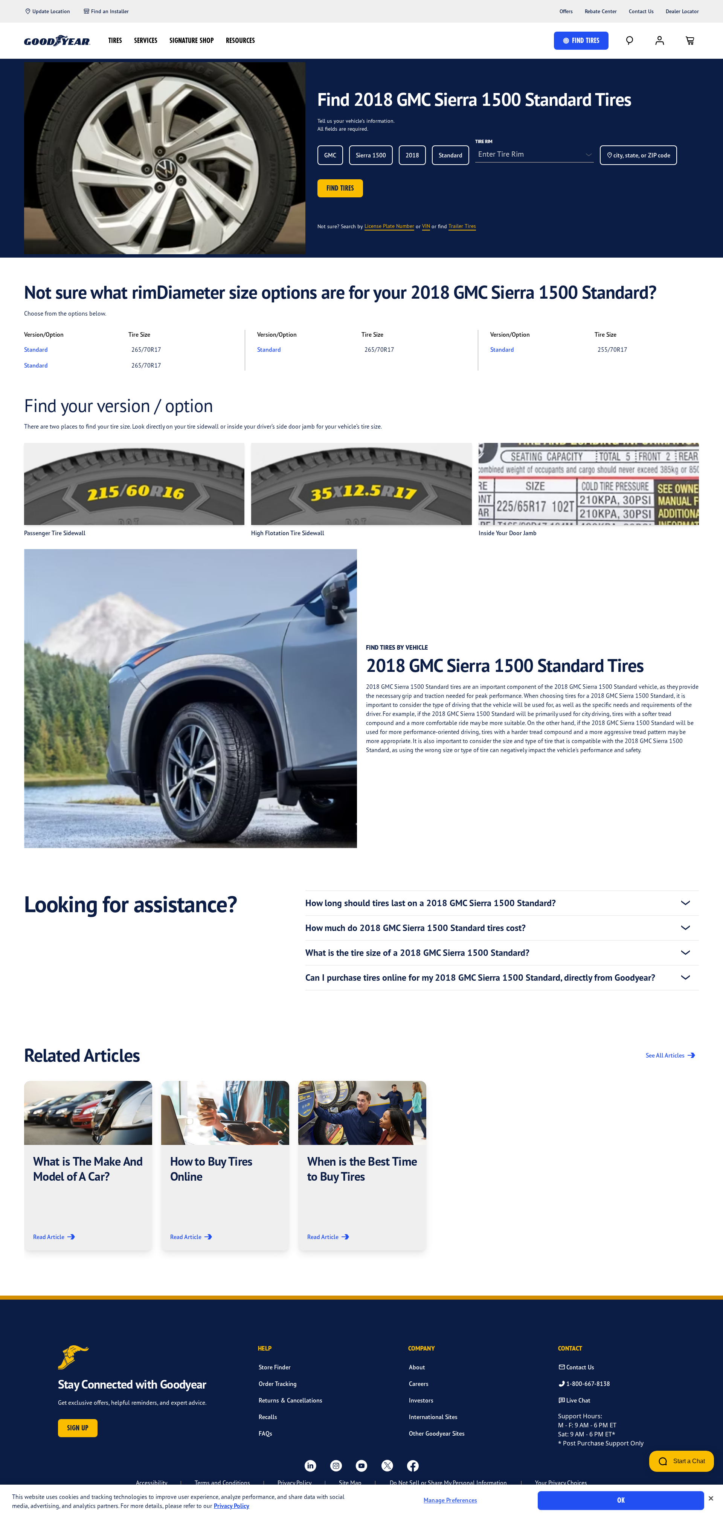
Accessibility (151, 1483)
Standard (36, 349)
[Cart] (690, 41)
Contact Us (641, 11)
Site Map (350, 1483)
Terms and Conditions (222, 1483)
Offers (566, 11)
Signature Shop (191, 40)
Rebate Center (601, 11)
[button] (88, 1165)
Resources (240, 40)
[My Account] (660, 41)
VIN (426, 226)
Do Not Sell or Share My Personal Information (448, 1483)
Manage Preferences (450, 1500)
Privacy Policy (294, 1483)
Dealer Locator (682, 11)
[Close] (711, 1498)
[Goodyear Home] (57, 40)
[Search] (630, 41)
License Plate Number (389, 226)
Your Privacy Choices (561, 1483)
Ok (621, 1500)
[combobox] (330, 155)
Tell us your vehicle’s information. (356, 121)
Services (145, 40)
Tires (115, 40)
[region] (361, 1499)
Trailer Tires (462, 226)
